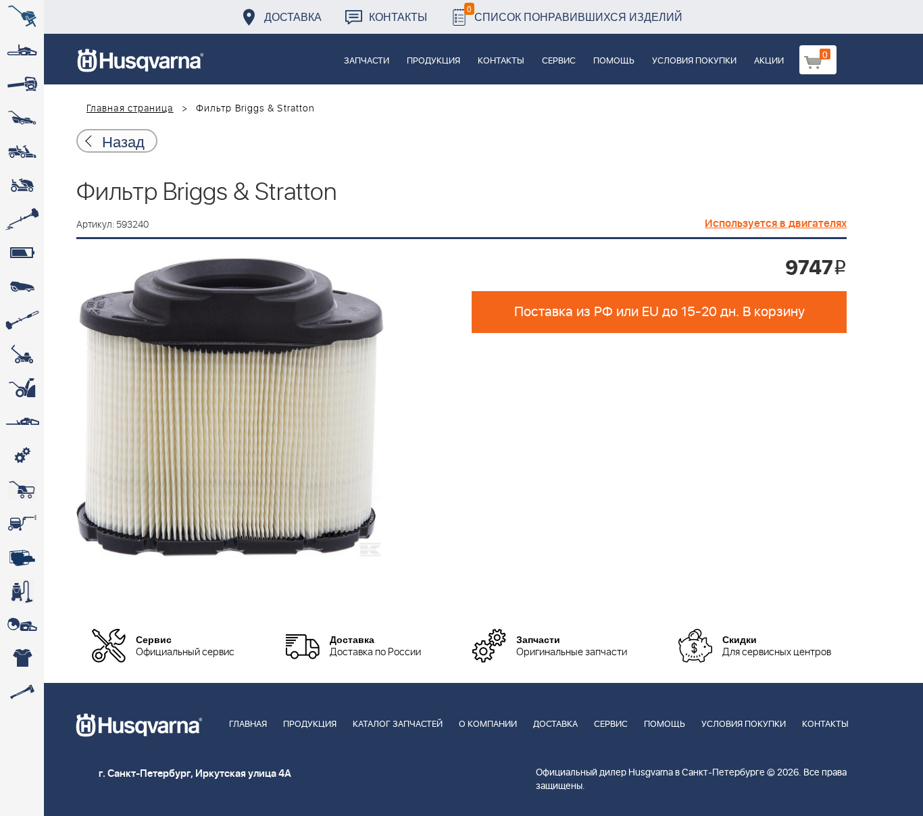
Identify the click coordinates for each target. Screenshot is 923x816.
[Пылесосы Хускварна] (22, 591)
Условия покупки (694, 61)
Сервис (559, 61)
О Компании (488, 724)
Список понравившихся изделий (574, 13)
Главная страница (130, 109)
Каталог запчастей (398, 724)
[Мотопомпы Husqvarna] (22, 557)
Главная (248, 724)
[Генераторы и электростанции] (22, 490)
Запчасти (366, 61)
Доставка (293, 16)
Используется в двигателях (776, 223)
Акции (769, 61)
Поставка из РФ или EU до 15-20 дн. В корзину (659, 312)
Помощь (613, 61)
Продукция (433, 61)
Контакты (398, 16)
